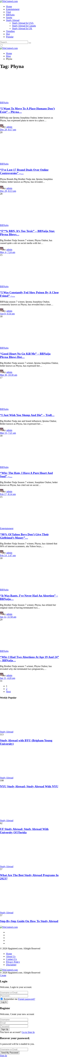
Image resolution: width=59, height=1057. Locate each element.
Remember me (11, 999)
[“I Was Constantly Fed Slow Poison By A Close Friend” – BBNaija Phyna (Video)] (29, 270)
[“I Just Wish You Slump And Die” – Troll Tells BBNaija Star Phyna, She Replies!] (29, 393)
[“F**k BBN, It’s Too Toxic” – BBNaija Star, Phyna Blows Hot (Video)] (29, 209)
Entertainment (6, 528)
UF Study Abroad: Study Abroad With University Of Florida (24, 830)
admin (9, 127)
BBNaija (4, 102)
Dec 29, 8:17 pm (8, 129)
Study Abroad (6, 731)
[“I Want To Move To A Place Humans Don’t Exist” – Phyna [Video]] (29, 87)
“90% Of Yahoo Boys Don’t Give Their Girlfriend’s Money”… (24, 536)
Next (8, 691)
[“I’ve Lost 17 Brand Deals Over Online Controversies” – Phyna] (29, 148)
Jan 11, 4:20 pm (7, 678)
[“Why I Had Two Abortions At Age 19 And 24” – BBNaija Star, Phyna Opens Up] (29, 635)
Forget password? (26, 999)
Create (3, 975)
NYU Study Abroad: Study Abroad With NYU (29, 786)
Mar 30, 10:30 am (8, 375)
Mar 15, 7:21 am (8, 433)
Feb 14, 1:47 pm (8, 555)
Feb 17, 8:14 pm (8, 494)
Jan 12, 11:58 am (8, 617)
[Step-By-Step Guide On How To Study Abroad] (29, 897)
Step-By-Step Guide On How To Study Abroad (29, 921)
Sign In (3, 1055)
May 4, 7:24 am (7, 252)
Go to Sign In (28, 1032)
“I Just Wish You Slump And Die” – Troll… (27, 415)
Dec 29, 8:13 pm (8, 191)
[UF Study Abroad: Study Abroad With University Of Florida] (29, 805)
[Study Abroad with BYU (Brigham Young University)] (29, 716)
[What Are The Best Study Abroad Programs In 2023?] (29, 851)
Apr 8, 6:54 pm (7, 313)
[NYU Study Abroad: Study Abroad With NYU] (29, 762)
